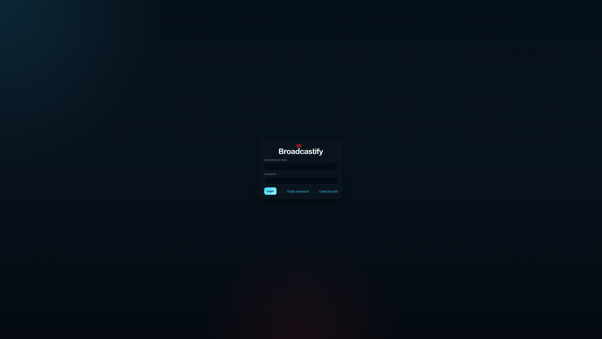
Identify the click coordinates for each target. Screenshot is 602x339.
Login (270, 191)
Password (270, 174)
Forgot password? (298, 191)
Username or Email (276, 160)
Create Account (328, 191)
